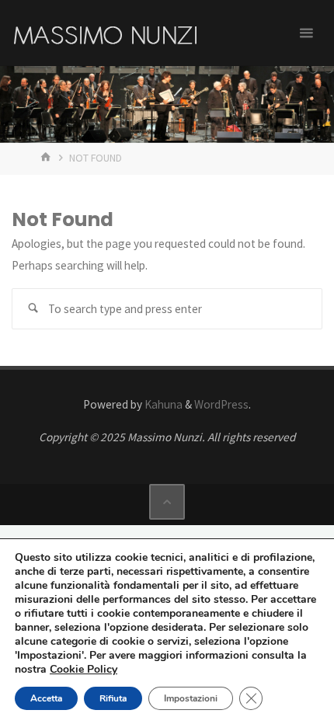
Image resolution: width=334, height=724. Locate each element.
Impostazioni (190, 698)
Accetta (46, 698)
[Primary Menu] (306, 33)
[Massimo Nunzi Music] (105, 33)
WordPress (221, 404)
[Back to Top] (167, 502)
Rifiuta (113, 698)
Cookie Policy (83, 669)
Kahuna (162, 404)
